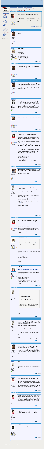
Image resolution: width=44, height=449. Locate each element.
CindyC (12, 266)
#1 (40, 29)
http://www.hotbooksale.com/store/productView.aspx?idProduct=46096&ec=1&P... (28, 269)
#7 (40, 131)
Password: (5, 10)
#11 (40, 236)
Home (11, 7)
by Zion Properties (33, 26)
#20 (40, 423)
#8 (40, 166)
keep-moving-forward (13, 99)
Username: (5, 8)
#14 (40, 318)
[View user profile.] (13, 17)
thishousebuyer (13, 424)
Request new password (6, 13)
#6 (40, 114)
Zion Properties (13, 31)
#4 (40, 80)
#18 (40, 392)
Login (36, 26)
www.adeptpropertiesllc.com (21, 177)
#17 (40, 375)
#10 (40, 217)
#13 (40, 287)
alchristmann (12, 48)
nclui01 (12, 409)
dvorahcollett (12, 185)
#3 (40, 63)
